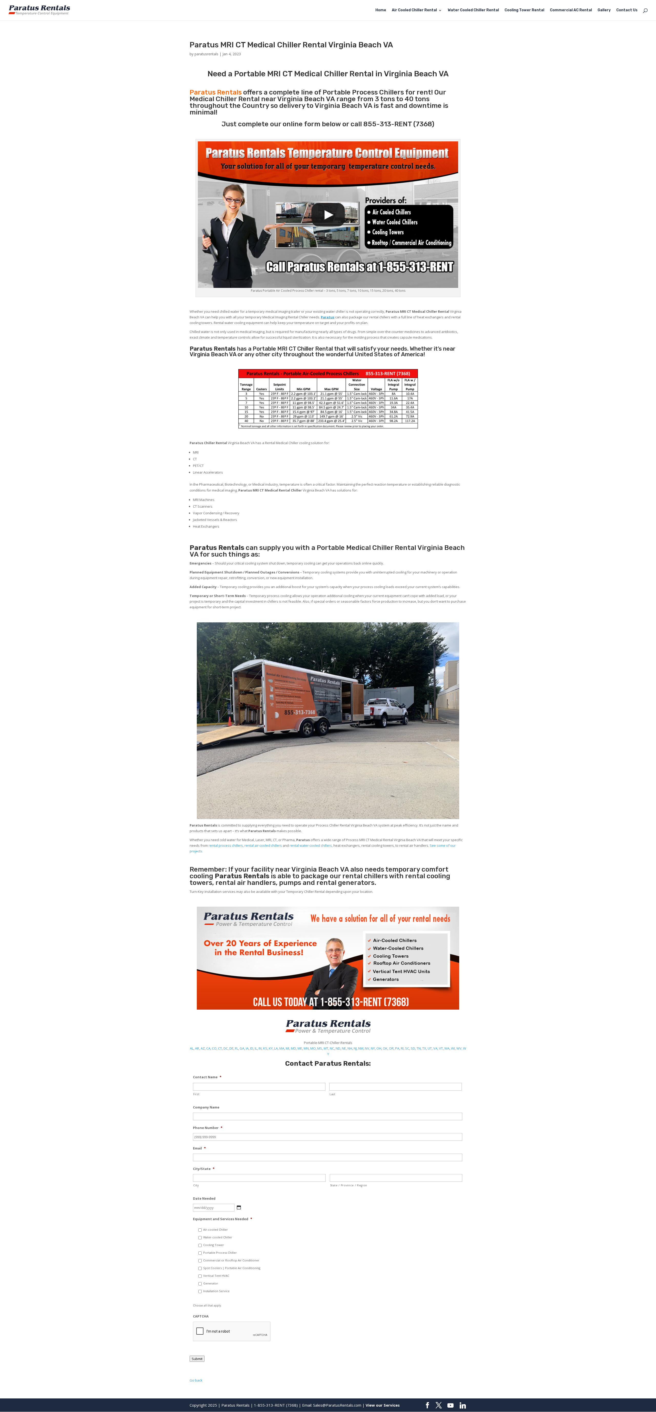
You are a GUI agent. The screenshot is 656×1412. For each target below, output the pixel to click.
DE (231, 1048)
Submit (197, 1358)
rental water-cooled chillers (311, 845)
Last (332, 1094)
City (196, 1185)
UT (430, 1048)
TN (419, 1048)
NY (373, 1048)
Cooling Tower (213, 1245)
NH (349, 1048)
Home (380, 10)
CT (220, 1048)
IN (260, 1048)
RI (402, 1048)
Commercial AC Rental (571, 10)
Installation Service (216, 1291)
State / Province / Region (348, 1185)
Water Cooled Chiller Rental (473, 10)
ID (251, 1048)
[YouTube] (450, 1406)
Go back (196, 1380)
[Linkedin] (463, 1406)
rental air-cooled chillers (263, 845)
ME (300, 1048)
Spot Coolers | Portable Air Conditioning (231, 1268)
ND (338, 1048)
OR (391, 1048)
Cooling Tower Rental (524, 10)
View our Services (383, 1405)
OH (378, 1048)
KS (265, 1048)
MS (319, 1048)
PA (397, 1048)
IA (247, 1048)
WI (453, 1048)
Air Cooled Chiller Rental (414, 10)
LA (276, 1048)
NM (360, 1048)
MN (306, 1048)
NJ (355, 1048)
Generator (210, 1283)
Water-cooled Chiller (217, 1237)
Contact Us (627, 10)
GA (242, 1048)
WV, (459, 1048)
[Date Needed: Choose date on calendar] (238, 1207)
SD (413, 1048)
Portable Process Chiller (220, 1252)
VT (441, 1048)
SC (407, 1048)
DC (225, 1048)
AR (197, 1048)
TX (424, 1048)
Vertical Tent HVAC (216, 1276)
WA (446, 1048)
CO (214, 1048)
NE (344, 1048)
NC (332, 1048)
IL (256, 1048)
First (196, 1094)
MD (293, 1048)
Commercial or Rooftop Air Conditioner (231, 1260)
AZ (203, 1048)
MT (326, 1048)
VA (435, 1048)
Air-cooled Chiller (215, 1229)
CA (208, 1048)
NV (367, 1048)
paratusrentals (206, 53)
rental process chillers (226, 845)
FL (236, 1048)
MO (313, 1048)
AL (191, 1048)
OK (385, 1048)
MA (281, 1048)
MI (287, 1048)
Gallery (604, 10)
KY (271, 1048)
